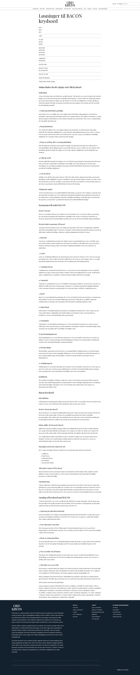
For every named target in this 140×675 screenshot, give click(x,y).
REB (49, 597)
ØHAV (54, 593)
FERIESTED (55, 597)
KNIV (67, 586)
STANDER (59, 590)
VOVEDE (64, 595)
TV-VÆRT (91, 593)
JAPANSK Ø (51, 590)
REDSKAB (86, 590)
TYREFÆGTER (76, 595)
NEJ (52, 595)
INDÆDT (66, 593)
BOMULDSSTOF (83, 588)
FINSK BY (98, 593)
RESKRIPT (98, 588)
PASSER (49, 593)
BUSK (47, 595)
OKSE (92, 590)
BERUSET (84, 593)
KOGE (80, 590)
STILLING (75, 590)
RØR (69, 595)
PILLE (96, 586)
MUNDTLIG (57, 595)
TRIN (69, 588)
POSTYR (97, 595)
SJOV (71, 593)
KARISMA (73, 586)
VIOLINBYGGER (61, 588)
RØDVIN (74, 588)
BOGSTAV (60, 593)
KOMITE (91, 588)
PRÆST (41, 588)
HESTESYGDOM (60, 586)
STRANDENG (67, 590)
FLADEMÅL (42, 593)
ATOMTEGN (80, 586)
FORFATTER (63, 597)
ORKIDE (46, 588)
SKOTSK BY (90, 595)
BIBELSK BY (43, 590)
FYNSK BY (77, 593)
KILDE (84, 595)
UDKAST (42, 595)
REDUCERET (89, 586)
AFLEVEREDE (43, 597)
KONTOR (53, 588)
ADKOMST (71, 597)
